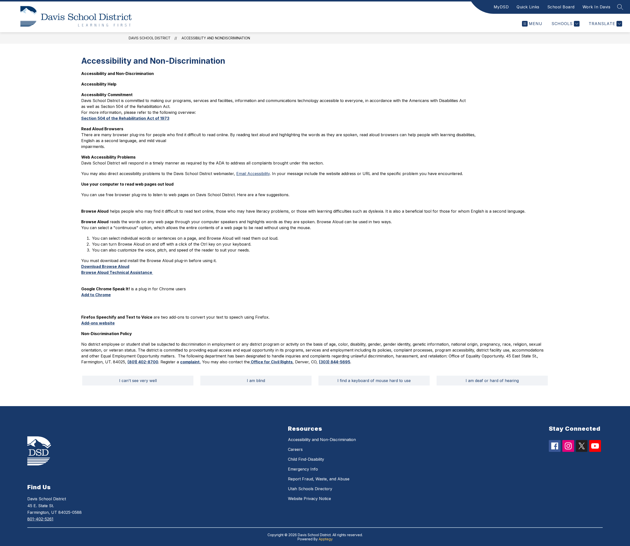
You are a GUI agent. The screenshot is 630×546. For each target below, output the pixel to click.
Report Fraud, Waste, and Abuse (318, 478)
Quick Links (528, 6)
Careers (295, 449)
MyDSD (501, 6)
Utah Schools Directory (310, 488)
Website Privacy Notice (309, 498)
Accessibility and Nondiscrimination (216, 38)
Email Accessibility (253, 173)
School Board (561, 6)
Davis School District (150, 38)
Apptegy (326, 539)
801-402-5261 (40, 518)
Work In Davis (597, 6)
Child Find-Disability (306, 459)
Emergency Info (303, 469)
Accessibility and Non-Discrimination (322, 439)
